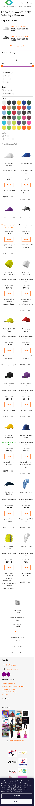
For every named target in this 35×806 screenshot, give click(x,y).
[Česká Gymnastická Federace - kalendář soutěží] (12, 753)
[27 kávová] (24, 112)
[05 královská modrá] (24, 102)
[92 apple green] (9, 127)
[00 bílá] (4, 102)
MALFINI (8, 90)
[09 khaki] (14, 107)
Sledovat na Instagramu (16, 741)
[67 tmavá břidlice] (24, 122)
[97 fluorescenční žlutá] (19, 127)
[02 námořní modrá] (14, 102)
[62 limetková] (14, 122)
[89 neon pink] (29, 122)
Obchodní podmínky (8, 684)
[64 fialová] (19, 122)
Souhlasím (16, 802)
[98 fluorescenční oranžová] (24, 127)
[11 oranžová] (19, 107)
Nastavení (17, 796)
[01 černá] (9, 102)
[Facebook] (4, 674)
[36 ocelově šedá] (14, 117)
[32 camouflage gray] (29, 112)
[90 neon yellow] (4, 127)
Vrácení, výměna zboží (9, 692)
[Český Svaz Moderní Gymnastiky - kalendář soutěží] (22, 753)
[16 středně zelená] (9, 112)
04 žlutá (5, 528)
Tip (6, 82)
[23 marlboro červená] (14, 112)
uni (6, 136)
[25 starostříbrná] (19, 112)
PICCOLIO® (8, 93)
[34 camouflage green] (9, 117)
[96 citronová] (14, 127)
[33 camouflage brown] (4, 117)
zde (20, 791)
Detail (9, 185)
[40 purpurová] (24, 117)
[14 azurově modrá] (29, 107)
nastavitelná (8, 139)
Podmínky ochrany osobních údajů (13, 686)
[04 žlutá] (19, 102)
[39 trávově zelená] (19, 117)
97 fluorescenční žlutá (8, 365)
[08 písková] (9, 107)
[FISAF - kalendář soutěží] (22, 762)
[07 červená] (4, 107)
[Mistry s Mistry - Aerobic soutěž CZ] (12, 771)
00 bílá (5, 197)
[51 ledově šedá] (9, 122)
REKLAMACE (6, 695)
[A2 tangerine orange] (29, 127)
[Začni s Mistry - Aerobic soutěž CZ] (22, 771)
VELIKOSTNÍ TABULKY (9, 689)
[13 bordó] (24, 107)
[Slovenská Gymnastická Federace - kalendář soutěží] (12, 762)
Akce (6, 76)
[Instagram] (8, 674)
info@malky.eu (11, 665)
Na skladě (8, 72)
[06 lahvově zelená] (29, 102)
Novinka (7, 79)
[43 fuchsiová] (29, 117)
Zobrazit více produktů (17, 46)
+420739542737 (12, 669)
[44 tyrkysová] (4, 122)
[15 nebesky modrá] (4, 112)
